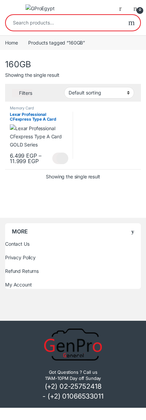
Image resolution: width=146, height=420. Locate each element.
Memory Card (22, 108)
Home (11, 43)
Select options (60, 158)
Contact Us (17, 244)
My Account (18, 284)
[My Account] (123, 8)
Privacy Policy (20, 257)
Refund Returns (22, 271)
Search (131, 23)
